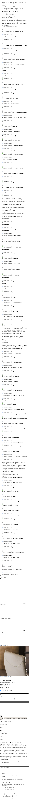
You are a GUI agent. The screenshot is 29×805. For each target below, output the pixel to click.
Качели (13, 23)
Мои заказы (15, 784)
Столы (20, 6)
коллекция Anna (18, 718)
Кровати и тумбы (23, 2)
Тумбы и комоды (6, 345)
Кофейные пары (6, 468)
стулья (1, 718)
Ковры (13, 327)
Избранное (4, 784)
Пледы (3, 340)
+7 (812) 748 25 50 (9, 789)
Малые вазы (12, 336)
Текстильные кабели (7, 215)
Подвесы (11, 213)
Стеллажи (12, 19)
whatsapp (7, 794)
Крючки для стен (10, 347)
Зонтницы (24, 345)
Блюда (3, 470)
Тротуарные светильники (8, 210)
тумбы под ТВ (22, 19)
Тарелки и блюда (10, 464)
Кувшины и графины (7, 465)
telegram (3, 794)
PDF (1, 696)
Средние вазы (19, 336)
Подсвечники (5, 342)
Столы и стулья (5, 2)
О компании (20, 779)
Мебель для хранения (7, 3)
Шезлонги (11, 14)
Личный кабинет (16, 772)
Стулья (3, 6)
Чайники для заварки (12, 474)
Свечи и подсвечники (18, 328)
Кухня (3, 460)
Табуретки (15, 6)
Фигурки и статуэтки (7, 328)
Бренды (2, 579)
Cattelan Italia (3, 678)
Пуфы (7, 14)
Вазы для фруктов (6, 471)
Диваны (4, 13)
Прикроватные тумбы (7, 17)
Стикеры (4, 344)
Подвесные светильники (15, 206)
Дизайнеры (3, 577)
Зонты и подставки (6, 23)
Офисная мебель (17, 3)
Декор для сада (11, 333)
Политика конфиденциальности (10, 798)
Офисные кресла (6, 20)
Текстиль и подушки (20, 327)
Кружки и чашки (15, 462)
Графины (4, 473)
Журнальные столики (7, 8)
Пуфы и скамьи (19, 23)
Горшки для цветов (11, 330)
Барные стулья (9, 6)
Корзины (4, 347)
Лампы (19, 212)
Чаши (12, 471)
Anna (1, 727)
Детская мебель (6, 568)
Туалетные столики (21, 10)
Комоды (4, 19)
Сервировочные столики (8, 11)
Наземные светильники (8, 207)
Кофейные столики (18, 8)
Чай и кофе (9, 467)
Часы (5, 327)
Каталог (2, 576)
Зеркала (9, 327)
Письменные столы (11, 10)
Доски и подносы (16, 465)
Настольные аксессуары (14, 331)
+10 (5, 28)
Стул (2, 680)
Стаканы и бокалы (6, 462)
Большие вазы (5, 336)
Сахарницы (4, 474)
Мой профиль (21, 784)
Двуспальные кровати (7, 16)
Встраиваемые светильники (9, 204)
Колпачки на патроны (12, 212)
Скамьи (16, 11)
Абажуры (4, 212)
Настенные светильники (15, 199)
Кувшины (8, 473)
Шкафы (17, 19)
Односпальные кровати (19, 16)
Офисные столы (14, 20)
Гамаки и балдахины (11, 22)
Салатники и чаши (19, 464)
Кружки (12, 468)
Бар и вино (15, 467)
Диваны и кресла (14, 2)
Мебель (3, 0)
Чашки (23, 468)
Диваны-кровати (10, 13)
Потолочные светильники (8, 198)
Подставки (4, 476)
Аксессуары (21, 467)
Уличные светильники (14, 201)
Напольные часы (6, 337)
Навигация (8, 772)
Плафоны (6, 213)
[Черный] (14, 693)
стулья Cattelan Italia (9, 718)
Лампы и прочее (16, 203)
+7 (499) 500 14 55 (6, 574)
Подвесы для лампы (19, 213)
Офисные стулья (23, 20)
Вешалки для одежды (15, 345)
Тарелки (7, 470)
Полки (7, 19)
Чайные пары (17, 468)
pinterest (15, 794)
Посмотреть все (14, 765)
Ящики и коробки (19, 347)
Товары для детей (6, 566)
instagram (11, 794)
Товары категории (8, 29)
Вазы (3, 327)
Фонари (16, 207)
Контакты (22, 772)
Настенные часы (14, 337)
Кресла (16, 13)
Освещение (5, 196)
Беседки (4, 22)
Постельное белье (10, 340)
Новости (4, 781)
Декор (3, 325)
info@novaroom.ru (15, 574)
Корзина (9, 784)
